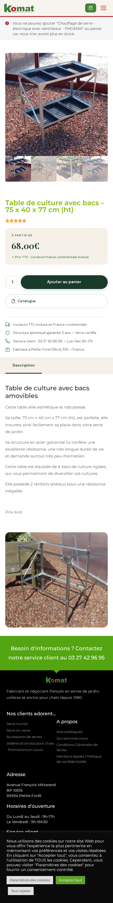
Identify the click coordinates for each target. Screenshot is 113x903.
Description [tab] (24, 365)
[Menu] (103, 8)
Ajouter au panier (64, 282)
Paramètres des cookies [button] (30, 880)
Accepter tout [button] (70, 880)
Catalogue (27, 301)
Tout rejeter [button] (20, 891)
